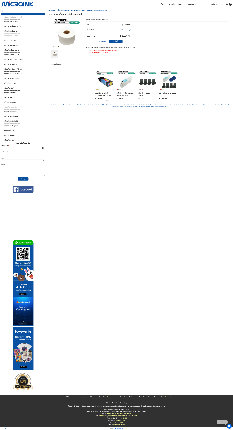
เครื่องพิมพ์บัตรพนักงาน (63, 10)
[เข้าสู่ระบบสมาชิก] (230, 4)
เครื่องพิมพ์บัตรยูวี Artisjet (78, 10)
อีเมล (3, 158)
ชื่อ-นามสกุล (5, 146)
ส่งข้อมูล (23, 179)
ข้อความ (3, 165)
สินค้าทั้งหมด (52, 10)
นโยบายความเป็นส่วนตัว (31, 183)
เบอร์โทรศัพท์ (5, 152)
